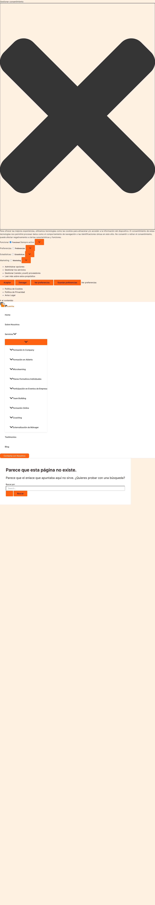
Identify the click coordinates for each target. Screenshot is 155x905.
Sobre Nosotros (12, 324)
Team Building (19, 398)
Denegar (23, 282)
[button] (77, 116)
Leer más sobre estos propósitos (20, 276)
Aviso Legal (10, 295)
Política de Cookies (14, 289)
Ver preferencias (42, 282)
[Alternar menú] (26, 342)
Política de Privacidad (15, 292)
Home (7, 315)
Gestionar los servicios (15, 270)
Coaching (17, 417)
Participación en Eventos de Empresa (30, 388)
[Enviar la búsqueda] (9, 493)
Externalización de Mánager (26, 427)
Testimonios (10, 437)
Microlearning (19, 369)
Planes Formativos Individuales (27, 379)
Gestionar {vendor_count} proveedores (22, 273)
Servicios (9, 334)
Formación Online (21, 408)
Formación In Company (23, 350)
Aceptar (7, 282)
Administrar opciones (14, 266)
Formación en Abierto (23, 359)
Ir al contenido (6, 300)
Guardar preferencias (67, 282)
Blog (7, 446)
